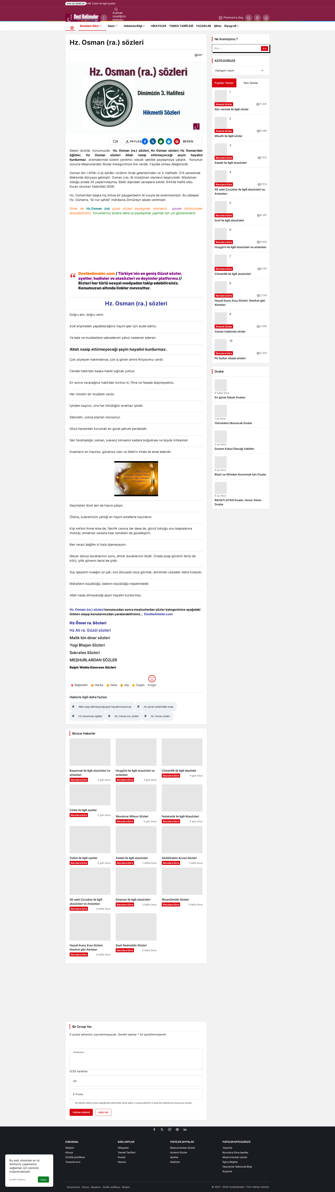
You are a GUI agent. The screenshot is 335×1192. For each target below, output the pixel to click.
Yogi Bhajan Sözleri (87, 645)
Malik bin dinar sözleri (90, 637)
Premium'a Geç (233, 17)
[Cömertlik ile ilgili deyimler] (182, 760)
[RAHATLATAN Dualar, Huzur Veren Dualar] (241, 494)
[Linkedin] (185, 1129)
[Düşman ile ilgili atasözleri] (136, 889)
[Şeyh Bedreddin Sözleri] (136, 934)
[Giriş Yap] (257, 17)
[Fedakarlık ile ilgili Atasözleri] (182, 803)
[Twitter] (162, 1129)
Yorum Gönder (81, 1112)
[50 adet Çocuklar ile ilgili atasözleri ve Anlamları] (90, 889)
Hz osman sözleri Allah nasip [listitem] (155, 706)
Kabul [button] (43, 1179)
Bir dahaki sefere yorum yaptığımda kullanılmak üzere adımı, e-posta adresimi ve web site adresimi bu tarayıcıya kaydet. (133, 1102)
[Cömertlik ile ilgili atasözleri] (241, 265)
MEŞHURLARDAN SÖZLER (93, 660)
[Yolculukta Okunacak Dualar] (241, 415)
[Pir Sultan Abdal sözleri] (241, 349)
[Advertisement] (136, 244)
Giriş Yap (103, 1112)
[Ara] (248, 17)
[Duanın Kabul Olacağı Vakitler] (241, 440)
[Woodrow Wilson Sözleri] (136, 803)
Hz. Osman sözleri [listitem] (157, 716)
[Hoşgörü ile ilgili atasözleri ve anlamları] (136, 760)
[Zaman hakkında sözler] (241, 323)
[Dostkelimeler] (82, 17)
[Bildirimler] (266, 17)
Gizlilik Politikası (17, 1179)
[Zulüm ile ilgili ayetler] (90, 845)
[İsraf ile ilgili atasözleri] (241, 211)
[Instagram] (169, 1129)
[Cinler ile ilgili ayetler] (90, 803)
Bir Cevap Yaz (82, 1026)
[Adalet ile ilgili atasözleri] (136, 845)
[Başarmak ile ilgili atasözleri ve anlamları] (90, 760)
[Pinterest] (177, 1129)
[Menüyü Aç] (103, 17)
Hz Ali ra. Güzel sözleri (90, 630)
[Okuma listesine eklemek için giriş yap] (198, 141)
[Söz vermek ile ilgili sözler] (241, 100)
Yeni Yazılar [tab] (250, 83)
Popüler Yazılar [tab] (224, 83)
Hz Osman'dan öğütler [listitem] (87, 716)
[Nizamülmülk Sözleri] (182, 889)
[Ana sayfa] (72, 27)
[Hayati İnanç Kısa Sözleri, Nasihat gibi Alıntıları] (90, 934)
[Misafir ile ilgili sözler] (241, 127)
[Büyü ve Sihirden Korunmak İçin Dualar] (241, 466)
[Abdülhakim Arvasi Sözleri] (182, 845)
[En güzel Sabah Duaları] (241, 389)
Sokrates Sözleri (85, 652)
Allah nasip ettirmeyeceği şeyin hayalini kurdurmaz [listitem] (101, 706)
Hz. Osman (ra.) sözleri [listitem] (123, 716)
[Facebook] (154, 1129)
